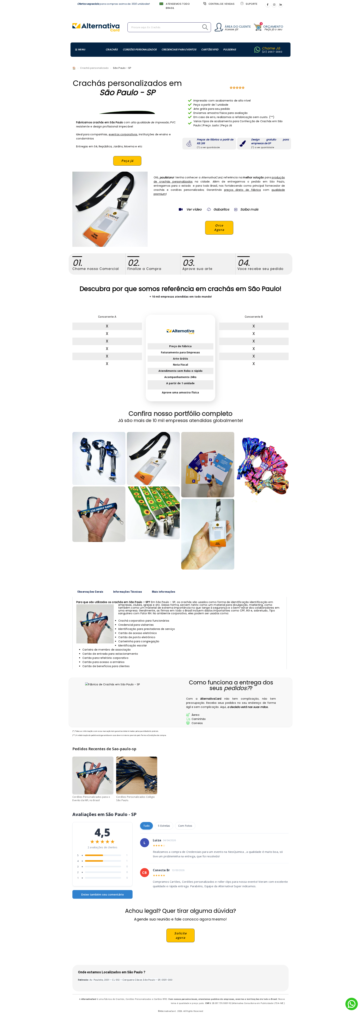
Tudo (146, 825)
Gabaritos (221, 209)
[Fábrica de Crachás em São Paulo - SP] (98, 458)
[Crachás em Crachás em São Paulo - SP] (98, 514)
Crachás (112, 49)
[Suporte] (241, 3)
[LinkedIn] (280, 4)
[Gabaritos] (209, 209)
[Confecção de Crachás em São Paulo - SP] (207, 464)
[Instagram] (274, 4)
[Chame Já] (257, 49)
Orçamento (273, 26)
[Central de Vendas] (204, 3)
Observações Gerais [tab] (90, 591)
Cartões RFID (209, 49)
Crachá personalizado (94, 68)
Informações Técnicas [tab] (127, 591)
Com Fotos (185, 825)
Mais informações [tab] (163, 591)
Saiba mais (249, 209)
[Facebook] (267, 4)
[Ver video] (181, 209)
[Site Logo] (95, 27)
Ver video (194, 209)
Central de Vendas (221, 4)
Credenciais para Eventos (179, 49)
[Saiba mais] (235, 209)
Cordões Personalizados (140, 49)
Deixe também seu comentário (102, 894)
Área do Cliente (238, 26)
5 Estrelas (164, 825)
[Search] (197, 27)
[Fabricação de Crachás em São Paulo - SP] (153, 512)
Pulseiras (229, 49)
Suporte (251, 4)
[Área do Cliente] (219, 27)
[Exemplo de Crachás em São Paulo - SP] (153, 458)
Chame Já (271, 48)
